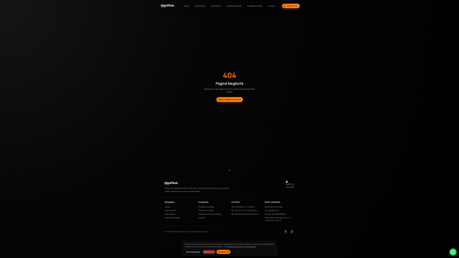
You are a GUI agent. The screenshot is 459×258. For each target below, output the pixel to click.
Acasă (167, 207)
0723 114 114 (292, 6)
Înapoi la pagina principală (229, 99)
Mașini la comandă (172, 217)
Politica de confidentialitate (209, 214)
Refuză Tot (209, 252)
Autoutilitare (170, 214)
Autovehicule (170, 210)
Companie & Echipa (206, 207)
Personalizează (193, 252)
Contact (201, 217)
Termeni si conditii (205, 210)
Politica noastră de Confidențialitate (241, 246)
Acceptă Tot (223, 252)
